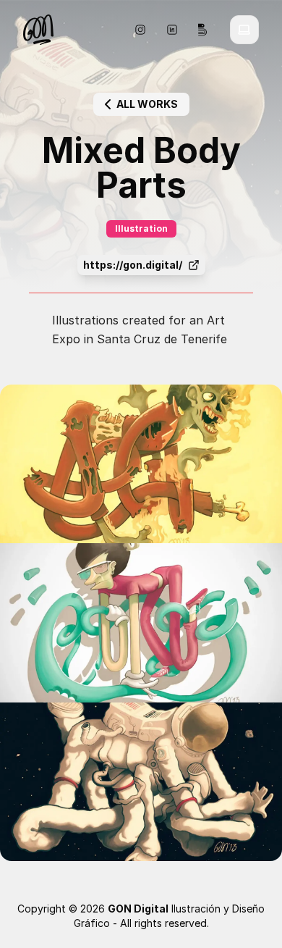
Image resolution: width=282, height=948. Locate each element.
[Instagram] (140, 29)
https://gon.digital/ (132, 265)
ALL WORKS (147, 104)
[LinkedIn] (172, 29)
